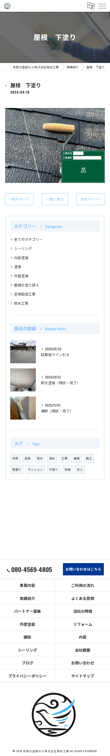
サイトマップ (82, 675)
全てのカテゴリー (28, 239)
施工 (89, 458)
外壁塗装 (21, 275)
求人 (80, 469)
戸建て (53, 469)
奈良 (15, 458)
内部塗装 (21, 257)
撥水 (52, 458)
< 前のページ (19, 199)
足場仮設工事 (25, 294)
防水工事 (21, 303)
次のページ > (91, 199)
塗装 (17, 266)
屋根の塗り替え (26, 285)
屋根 (77, 458)
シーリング (23, 248)
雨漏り (16, 469)
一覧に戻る (55, 199)
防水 (40, 458)
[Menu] (102, 6)
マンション (35, 469)
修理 (67, 469)
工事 (64, 458)
